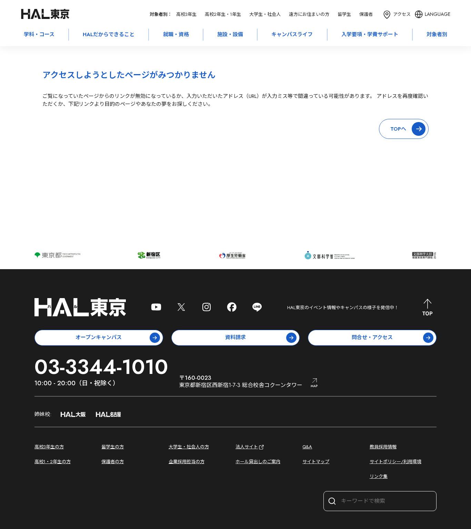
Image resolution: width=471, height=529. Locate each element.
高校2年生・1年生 (223, 14)
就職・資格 (176, 34)
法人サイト (247, 447)
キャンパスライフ (292, 34)
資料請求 (235, 337)
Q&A (307, 447)
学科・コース (39, 34)
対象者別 (437, 34)
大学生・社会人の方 (189, 447)
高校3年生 (186, 14)
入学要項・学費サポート (369, 34)
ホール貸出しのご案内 (258, 461)
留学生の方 (112, 447)
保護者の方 (112, 461)
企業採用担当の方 (186, 461)
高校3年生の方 (49, 447)
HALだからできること (108, 34)
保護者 (366, 14)
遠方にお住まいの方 (309, 14)
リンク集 (379, 476)
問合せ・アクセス (372, 337)
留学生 (344, 14)
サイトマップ (315, 461)
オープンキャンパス (99, 337)
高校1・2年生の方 (52, 461)
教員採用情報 (383, 447)
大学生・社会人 (265, 14)
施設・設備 (230, 34)
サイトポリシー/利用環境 (395, 461)
